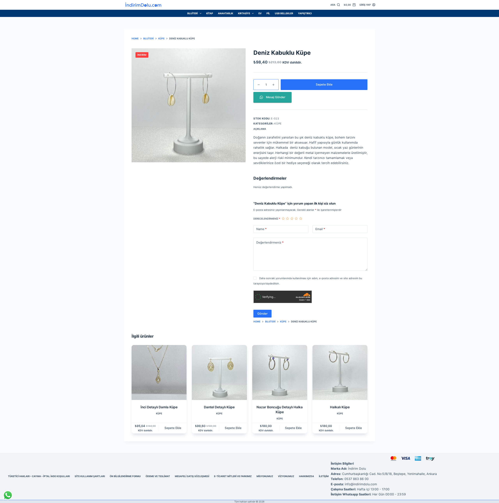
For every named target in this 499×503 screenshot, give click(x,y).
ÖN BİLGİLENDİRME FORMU (125, 476)
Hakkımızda (306, 476)
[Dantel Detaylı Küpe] (219, 372)
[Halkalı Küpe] (339, 372)
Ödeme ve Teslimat (158, 476)
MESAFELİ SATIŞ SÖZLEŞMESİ (192, 476)
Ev (260, 13)
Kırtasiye (244, 13)
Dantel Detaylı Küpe (219, 407)
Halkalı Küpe (340, 407)
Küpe (278, 123)
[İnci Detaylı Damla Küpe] (159, 372)
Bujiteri (192, 13)
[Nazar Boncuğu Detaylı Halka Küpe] (279, 372)
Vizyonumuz (286, 476)
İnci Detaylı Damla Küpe (159, 407)
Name (261, 229)
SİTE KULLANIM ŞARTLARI (90, 476)
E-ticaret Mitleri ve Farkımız (233, 476)
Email (320, 229)
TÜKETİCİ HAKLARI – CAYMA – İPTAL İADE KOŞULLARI (39, 476)
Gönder (262, 313)
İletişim (324, 476)
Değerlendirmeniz (270, 242)
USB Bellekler (284, 13)
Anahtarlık (225, 13)
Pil (268, 13)
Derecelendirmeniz (266, 218)
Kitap (209, 13)
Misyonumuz (265, 476)
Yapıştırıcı (305, 13)
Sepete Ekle (324, 84)
